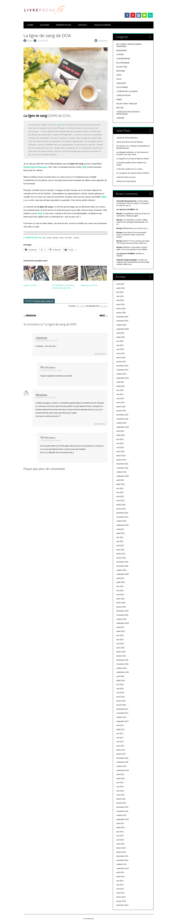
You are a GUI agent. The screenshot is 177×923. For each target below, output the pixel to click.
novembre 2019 (122, 615)
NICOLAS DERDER (102, 25)
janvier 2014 (121, 901)
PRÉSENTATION (63, 25)
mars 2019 (120, 648)
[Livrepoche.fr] (44, 16)
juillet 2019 (120, 631)
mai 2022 (119, 492)
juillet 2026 (120, 288)
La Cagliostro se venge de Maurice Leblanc (132, 159)
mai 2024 (119, 394)
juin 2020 (119, 586)
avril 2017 (120, 742)
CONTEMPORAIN (123, 59)
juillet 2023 (120, 435)
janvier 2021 (121, 558)
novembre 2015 (122, 811)
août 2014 (120, 872)
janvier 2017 (121, 754)
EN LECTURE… (122, 67)
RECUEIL (120, 108)
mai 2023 (119, 443)
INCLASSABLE (122, 87)
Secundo (43, 167)
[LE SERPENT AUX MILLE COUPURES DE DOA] (65, 273)
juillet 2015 (120, 828)
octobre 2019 (121, 619)
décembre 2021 (122, 513)
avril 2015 (120, 840)
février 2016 (120, 799)
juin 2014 (119, 881)
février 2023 (120, 456)
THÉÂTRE (120, 118)
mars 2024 (120, 403)
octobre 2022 (121, 472)
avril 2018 (120, 693)
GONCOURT (121, 83)
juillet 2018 (120, 680)
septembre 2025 (122, 329)
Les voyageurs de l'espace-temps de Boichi (132, 173)
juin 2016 (119, 783)
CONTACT (82, 25)
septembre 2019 (122, 623)
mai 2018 (119, 689)
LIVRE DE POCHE (123, 95)
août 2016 (120, 774)
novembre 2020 (122, 566)
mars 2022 (120, 501)
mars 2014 (120, 893)
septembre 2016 (122, 770)
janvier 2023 (121, 460)
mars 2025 (120, 353)
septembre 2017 (122, 721)
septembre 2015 (122, 819)
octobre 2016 (121, 766)
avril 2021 (120, 546)
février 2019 (120, 652)
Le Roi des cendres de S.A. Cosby (129, 169)
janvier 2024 (121, 411)
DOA (84, 167)
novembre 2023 (122, 419)
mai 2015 (119, 836)
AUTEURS (44, 25)
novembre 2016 (122, 762)
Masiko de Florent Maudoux (127, 138)
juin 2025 (119, 341)
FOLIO (118, 79)
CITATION (120, 55)
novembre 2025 (122, 321)
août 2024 (120, 382)
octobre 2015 (121, 815)
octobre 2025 (121, 325)
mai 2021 (119, 541)
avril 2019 (120, 644)
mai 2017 (119, 738)
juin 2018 (119, 684)
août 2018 (120, 676)
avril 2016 (120, 791)
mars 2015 (120, 844)
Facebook (127, 15)
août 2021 (120, 529)
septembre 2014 (122, 868)
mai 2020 (119, 591)
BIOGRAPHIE (121, 51)
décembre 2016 (122, 758)
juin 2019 (119, 635)
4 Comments (103, 40)
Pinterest (132, 15)
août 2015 (120, 823)
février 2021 (120, 554)
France (82, 306)
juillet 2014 (120, 877)
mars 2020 (120, 599)
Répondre (99, 354)
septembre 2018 (122, 672)
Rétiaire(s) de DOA (89, 285)
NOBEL (119, 100)
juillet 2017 (120, 730)
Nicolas (30, 40)
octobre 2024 (121, 374)
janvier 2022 (121, 509)
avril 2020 (120, 595)
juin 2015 (119, 832)
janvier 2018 (121, 705)
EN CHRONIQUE (122, 63)
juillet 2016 (120, 779)
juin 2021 (119, 537)
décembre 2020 (122, 562)
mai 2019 (119, 640)
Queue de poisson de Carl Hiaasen (129, 142)
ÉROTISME (120, 71)
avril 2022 (120, 497)
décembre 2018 (122, 660)
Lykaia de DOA (30, 285)
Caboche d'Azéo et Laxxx (126, 177)
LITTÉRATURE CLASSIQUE (127, 91)
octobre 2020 (121, 570)
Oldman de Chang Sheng (126, 181)
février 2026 (120, 309)
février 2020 (120, 603)
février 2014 (120, 897)
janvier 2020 (121, 607)
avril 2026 (120, 300)
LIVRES (30, 25)
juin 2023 (119, 439)
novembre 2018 (122, 664)
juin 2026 (119, 292)
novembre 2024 (122, 370)
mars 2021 (120, 550)
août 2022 (120, 480)
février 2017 (120, 750)
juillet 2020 (120, 582)
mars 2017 (120, 746)
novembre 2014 (122, 860)
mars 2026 (120, 304)
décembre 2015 (122, 807)
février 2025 (120, 358)
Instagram (138, 15)
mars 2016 (120, 795)
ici (59, 125)
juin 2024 (119, 390)
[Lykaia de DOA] (36, 273)
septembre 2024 (122, 378)
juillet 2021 (120, 533)
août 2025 (120, 333)
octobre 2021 (121, 521)
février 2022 (120, 505)
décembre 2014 (122, 856)
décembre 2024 (122, 366)
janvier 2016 (121, 803)
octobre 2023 (121, 423)
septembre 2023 (122, 427)
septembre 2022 (122, 476)
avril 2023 (120, 448)
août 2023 (120, 431)
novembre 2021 (122, 517)
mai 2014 (119, 885)
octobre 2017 (121, 717)
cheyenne (41, 338)
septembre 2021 (122, 525)
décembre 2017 (122, 709)
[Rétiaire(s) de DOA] (94, 273)
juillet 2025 (120, 337)
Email (144, 15)
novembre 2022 (122, 468)
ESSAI (118, 75)
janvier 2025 (121, 362)
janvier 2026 (121, 313)
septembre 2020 (122, 574)
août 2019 (120, 627)
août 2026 (120, 284)
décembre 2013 (122, 905)
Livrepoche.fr (32, 237)
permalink (103, 306)
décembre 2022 (122, 464)
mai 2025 (119, 345)
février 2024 (120, 407)
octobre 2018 (121, 668)
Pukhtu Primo (30, 167)
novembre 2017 (122, 713)
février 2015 (120, 848)
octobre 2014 (121, 864)
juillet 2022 (120, 484)
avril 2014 (120, 889)
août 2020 (120, 578)
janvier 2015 (121, 852)
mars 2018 (120, 697)
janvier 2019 (121, 656)
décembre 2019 (122, 611)
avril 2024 (120, 398)
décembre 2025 (122, 317)
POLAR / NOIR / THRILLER (43, 301)
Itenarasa (41, 394)
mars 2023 (120, 452)
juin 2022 (119, 488)
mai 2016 (119, 787)
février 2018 (120, 701)
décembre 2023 (122, 415)
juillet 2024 (120, 386)
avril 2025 (120, 349)
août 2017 (120, 725)
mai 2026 (119, 296)
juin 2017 (119, 734)
